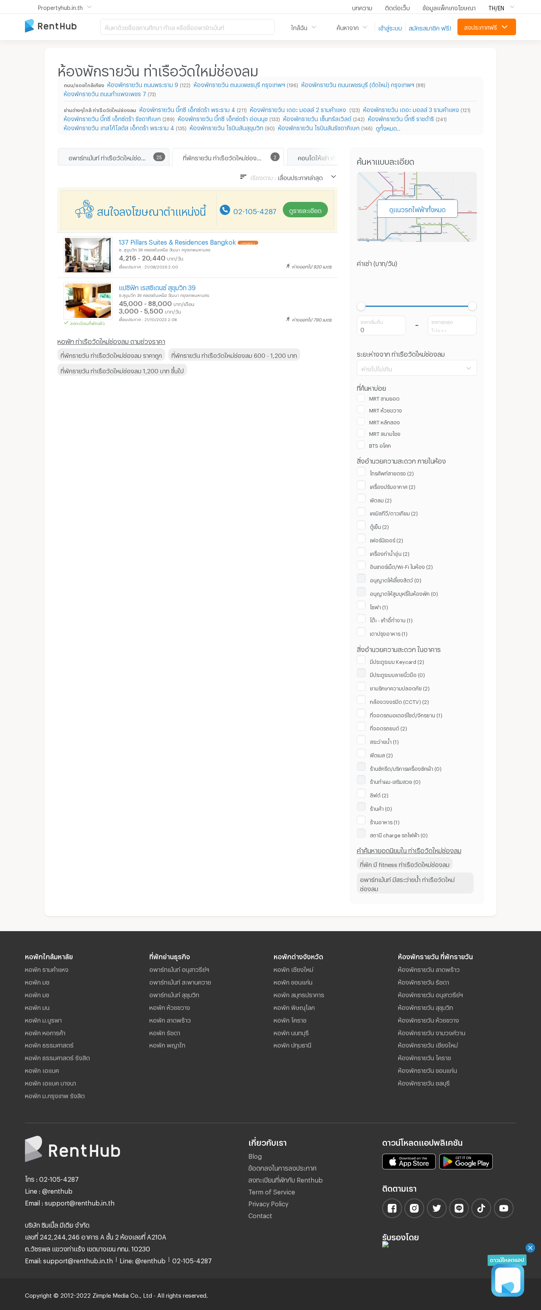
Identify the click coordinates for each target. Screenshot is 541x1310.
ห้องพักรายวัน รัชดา (423, 981)
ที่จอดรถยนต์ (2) (388, 727)
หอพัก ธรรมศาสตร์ (49, 1044)
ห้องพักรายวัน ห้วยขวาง (428, 1019)
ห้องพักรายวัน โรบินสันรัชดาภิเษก (319, 127)
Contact (260, 1214)
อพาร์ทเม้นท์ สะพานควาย (180, 981)
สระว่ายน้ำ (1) (384, 741)
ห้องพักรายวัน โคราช (424, 1056)
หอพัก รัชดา (164, 1031)
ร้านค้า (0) (381, 808)
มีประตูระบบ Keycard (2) (397, 661)
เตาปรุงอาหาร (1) (389, 633)
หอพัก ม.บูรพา (43, 1019)
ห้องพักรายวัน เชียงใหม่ (428, 1044)
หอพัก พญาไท (167, 1044)
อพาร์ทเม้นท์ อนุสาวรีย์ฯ (179, 968)
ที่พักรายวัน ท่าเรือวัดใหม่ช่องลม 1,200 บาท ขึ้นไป (122, 369)
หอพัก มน (37, 1006)
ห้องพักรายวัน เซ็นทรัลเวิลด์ (317, 118)
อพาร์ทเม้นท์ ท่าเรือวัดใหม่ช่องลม (110, 156)
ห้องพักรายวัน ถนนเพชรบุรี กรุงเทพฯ (239, 84)
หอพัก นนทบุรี (291, 1031)
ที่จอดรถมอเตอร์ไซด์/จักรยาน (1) (406, 714)
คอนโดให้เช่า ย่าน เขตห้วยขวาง (336, 156)
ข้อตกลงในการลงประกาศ (282, 1166)
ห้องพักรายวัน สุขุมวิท (425, 1006)
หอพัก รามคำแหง (47, 968)
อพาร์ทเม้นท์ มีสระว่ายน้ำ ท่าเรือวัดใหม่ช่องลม (407, 883)
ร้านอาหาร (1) (385, 821)
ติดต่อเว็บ (397, 6)
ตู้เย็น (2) (379, 526)
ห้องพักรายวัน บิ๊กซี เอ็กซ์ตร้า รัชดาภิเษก (112, 118)
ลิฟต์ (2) (379, 794)
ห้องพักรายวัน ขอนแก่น (427, 1069)
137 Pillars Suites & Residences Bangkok (177, 240)
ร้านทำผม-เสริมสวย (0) (395, 781)
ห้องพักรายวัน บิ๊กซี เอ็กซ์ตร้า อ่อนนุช (223, 118)
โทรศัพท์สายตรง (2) (392, 472)
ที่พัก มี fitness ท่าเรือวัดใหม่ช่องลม (405, 863)
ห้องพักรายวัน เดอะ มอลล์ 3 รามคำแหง (411, 108)
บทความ (362, 6)
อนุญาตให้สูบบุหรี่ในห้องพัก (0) (404, 593)
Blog (255, 1155)
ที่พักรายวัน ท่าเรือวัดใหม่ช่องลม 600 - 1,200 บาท (234, 354)
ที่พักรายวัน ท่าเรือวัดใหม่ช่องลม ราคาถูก (111, 354)
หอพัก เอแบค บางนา (50, 1082)
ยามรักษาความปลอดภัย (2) (400, 687)
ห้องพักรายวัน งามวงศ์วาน (431, 1031)
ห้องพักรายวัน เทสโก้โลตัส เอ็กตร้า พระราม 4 (119, 127)
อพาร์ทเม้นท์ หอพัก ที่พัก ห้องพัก (62, 26)
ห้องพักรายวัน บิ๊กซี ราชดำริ (401, 118)
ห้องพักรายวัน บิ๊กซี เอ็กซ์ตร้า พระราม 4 (187, 108)
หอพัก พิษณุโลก (294, 1006)
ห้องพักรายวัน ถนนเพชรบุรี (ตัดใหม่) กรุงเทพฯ (357, 84)
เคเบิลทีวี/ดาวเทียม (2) (394, 512)
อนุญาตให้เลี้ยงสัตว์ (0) (395, 579)
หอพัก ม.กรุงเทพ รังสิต (55, 1094)
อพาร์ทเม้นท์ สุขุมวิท (174, 993)
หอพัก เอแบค (42, 1069)
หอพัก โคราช (290, 1019)
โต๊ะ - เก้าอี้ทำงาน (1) (391, 619)
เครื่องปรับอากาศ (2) (392, 486)
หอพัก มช (37, 981)
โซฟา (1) (379, 606)
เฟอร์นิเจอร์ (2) (386, 539)
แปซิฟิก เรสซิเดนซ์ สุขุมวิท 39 (157, 286)
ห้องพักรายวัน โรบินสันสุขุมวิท (226, 127)
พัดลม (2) (381, 499)
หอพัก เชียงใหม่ (293, 968)
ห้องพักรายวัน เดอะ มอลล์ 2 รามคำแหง (299, 108)
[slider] (361, 306)
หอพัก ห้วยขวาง (169, 1006)
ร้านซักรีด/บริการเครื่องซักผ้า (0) (406, 768)
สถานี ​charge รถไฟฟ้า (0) (399, 834)
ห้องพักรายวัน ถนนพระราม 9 (142, 84)
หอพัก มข (37, 993)
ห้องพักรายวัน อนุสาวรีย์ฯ (430, 993)
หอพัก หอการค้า (45, 1031)
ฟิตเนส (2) (381, 754)
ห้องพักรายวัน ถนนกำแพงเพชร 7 (105, 93)
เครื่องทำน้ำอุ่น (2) (390, 553)
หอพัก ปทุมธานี (292, 1044)
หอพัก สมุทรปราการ (299, 993)
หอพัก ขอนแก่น (293, 981)
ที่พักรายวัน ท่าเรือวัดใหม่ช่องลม (223, 156)
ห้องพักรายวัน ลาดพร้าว (429, 968)
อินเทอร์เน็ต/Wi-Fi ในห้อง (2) (401, 566)
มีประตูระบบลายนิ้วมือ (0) (397, 674)
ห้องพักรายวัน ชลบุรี (424, 1082)
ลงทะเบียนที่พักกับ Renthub (285, 1178)
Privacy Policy (268, 1202)
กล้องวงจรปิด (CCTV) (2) (399, 701)
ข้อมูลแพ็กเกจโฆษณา (449, 6)
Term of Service (271, 1190)
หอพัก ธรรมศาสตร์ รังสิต (57, 1056)
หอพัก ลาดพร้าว (170, 1019)
